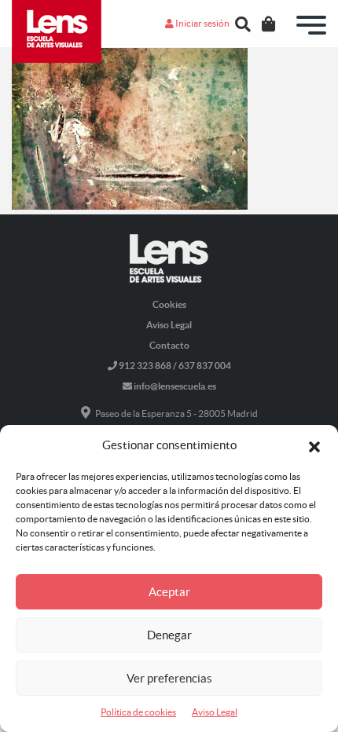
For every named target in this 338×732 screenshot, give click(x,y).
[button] (314, 445)
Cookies (169, 304)
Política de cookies (138, 712)
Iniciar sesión (202, 23)
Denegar (169, 635)
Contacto (169, 345)
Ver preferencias (169, 678)
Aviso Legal (214, 712)
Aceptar (169, 591)
